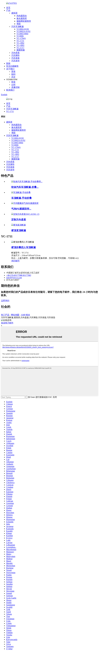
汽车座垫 (15, 61)
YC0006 (20, 36)
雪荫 (18, 24)
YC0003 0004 (22, 34)
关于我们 (10, 69)
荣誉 (13, 71)
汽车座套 (15, 58)
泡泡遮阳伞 (21, 16)
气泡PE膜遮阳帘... (21, 208)
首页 (8, 8)
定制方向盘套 (18, 219)
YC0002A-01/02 (23, 31)
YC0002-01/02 (22, 29)
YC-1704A (21, 38)
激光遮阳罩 (21, 18)
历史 (13, 77)
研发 (13, 82)
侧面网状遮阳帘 (23, 21)
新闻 (8, 63)
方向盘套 (15, 53)
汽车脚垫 (15, 55)
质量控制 (15, 87)
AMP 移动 (25, 315)
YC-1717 (20, 47)
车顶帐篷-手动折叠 (21, 198)
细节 (17, 261)
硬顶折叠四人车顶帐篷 (23, 247)
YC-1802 (20, 43)
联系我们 (10, 90)
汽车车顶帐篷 (17, 26)
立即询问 (5, 300)
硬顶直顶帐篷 (18, 230)
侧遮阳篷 (20, 50)
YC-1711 (20, 40)
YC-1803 (20, 45)
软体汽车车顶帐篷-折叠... (25, 187)
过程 (13, 84)
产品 (8, 10)
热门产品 (5, 315)
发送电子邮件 (7, 323)
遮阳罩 (14, 13)
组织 (13, 74)
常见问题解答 (12, 66)
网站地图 (15, 315)
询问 (13, 261)
